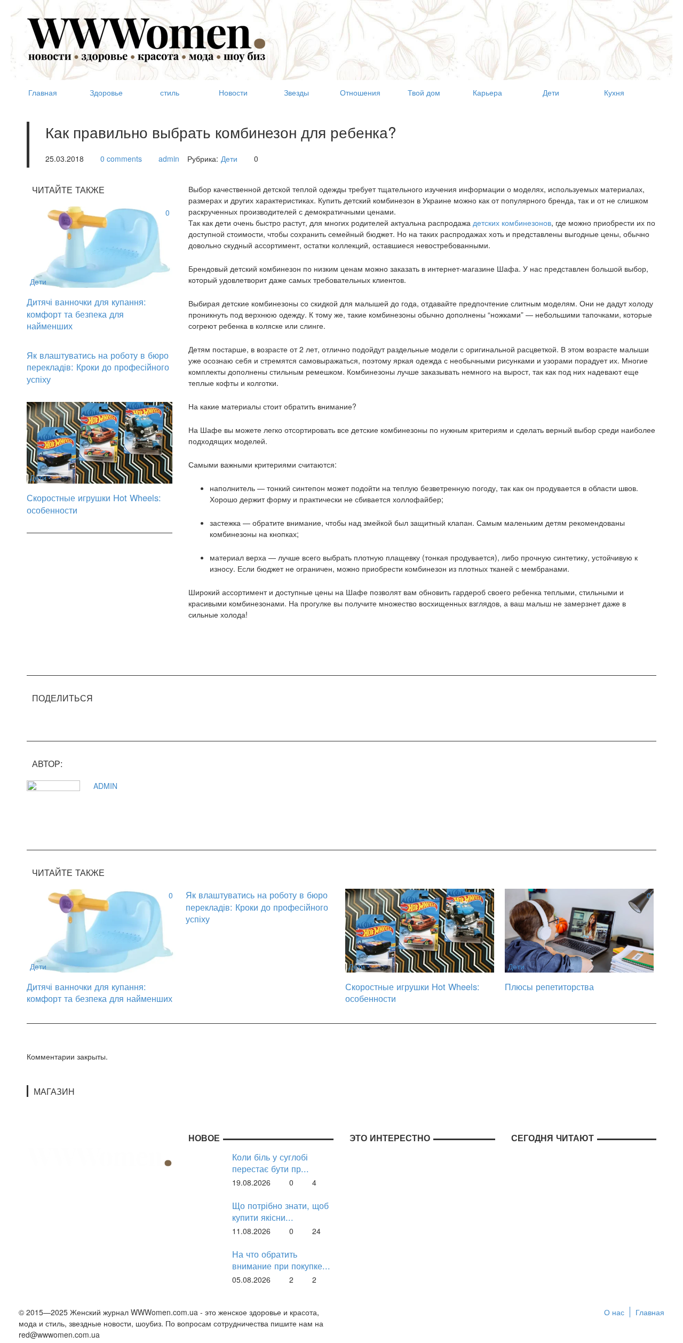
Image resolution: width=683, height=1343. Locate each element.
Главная (650, 1312)
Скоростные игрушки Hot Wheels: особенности (94, 503)
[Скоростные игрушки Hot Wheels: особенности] (99, 442)
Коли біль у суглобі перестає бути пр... (270, 1163)
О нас (614, 1312)
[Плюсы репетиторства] (579, 929)
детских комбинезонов (512, 222)
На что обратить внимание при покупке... (281, 1260)
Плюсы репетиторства (549, 986)
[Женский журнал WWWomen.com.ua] (147, 39)
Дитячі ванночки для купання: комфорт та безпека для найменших (86, 313)
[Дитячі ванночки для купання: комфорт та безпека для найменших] (99, 245)
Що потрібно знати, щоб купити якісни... (280, 1211)
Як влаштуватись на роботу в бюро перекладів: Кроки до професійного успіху (98, 367)
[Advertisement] (462, 35)
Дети (229, 158)
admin (168, 158)
